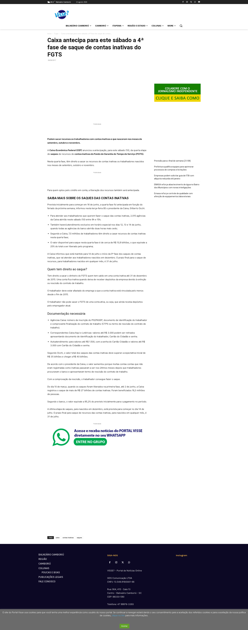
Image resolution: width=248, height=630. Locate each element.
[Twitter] (191, 2)
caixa (57, 537)
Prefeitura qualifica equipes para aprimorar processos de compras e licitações (174, 168)
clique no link (118, 615)
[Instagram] (187, 2)
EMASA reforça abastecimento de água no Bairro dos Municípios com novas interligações (176, 186)
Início (49, 33)
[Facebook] (183, 2)
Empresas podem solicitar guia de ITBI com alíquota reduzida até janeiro (174, 177)
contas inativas (68, 537)
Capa (56, 33)
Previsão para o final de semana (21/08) (172, 161)
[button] (181, 25)
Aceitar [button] (124, 626)
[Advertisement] (97, 130)
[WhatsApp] (195, 2)
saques (79, 537)
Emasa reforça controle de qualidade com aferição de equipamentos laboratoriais (173, 195)
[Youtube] (199, 2)
